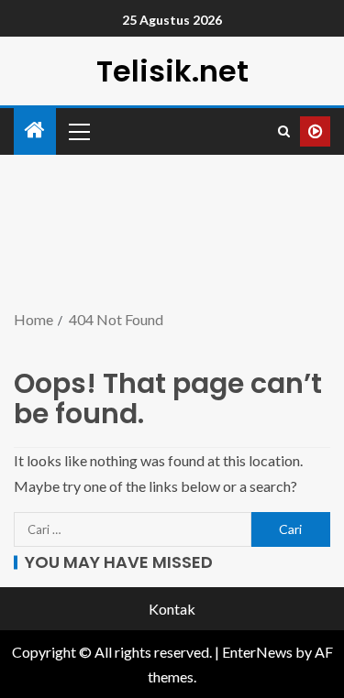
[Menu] (78, 131)
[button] (78, 131)
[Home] (35, 130)
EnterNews (257, 651)
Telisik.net (172, 71)
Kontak (172, 608)
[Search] (283, 131)
